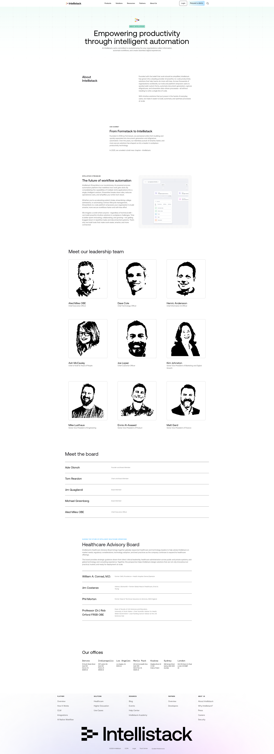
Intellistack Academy (138, 715)
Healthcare (98, 701)
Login (183, 3)
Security (201, 719)
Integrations (62, 715)
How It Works (63, 706)
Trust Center (144, 748)
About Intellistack (205, 701)
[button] (107, 3)
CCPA (126, 748)
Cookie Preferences (158, 749)
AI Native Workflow (65, 719)
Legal (134, 748)
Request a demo (196, 3)
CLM (59, 710)
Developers (173, 706)
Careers (201, 715)
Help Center (134, 710)
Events (132, 706)
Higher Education (101, 706)
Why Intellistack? (205, 706)
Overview (61, 701)
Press (200, 710)
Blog (131, 701)
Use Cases (98, 710)
